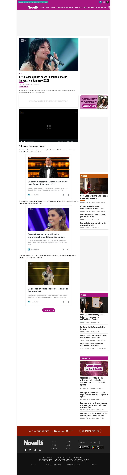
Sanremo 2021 (23, 86)
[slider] (30, 141)
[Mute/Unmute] (25, 141)
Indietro (49, 310)
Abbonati (82, 442)
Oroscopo (85, 358)
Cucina (103, 7)
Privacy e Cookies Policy (53, 464)
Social (52, 7)
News (47, 7)
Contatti (33, 464)
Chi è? (83, 295)
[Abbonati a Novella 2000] (94, 102)
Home (42, 7)
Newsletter (94, 442)
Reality (68, 442)
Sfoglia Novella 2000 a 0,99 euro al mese (33, 2)
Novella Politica (94, 7)
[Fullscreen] (75, 141)
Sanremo (54, 448)
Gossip (68, 445)
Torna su (93, 464)
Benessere (69, 7)
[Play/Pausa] (21, 141)
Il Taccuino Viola (80, 7)
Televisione (61, 7)
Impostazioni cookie (73, 464)
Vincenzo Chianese (24, 84)
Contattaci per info (90, 431)
